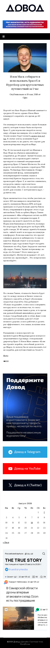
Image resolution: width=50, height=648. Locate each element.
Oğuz (25, 97)
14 (32, 522)
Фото (5, 355)
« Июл (6, 542)
